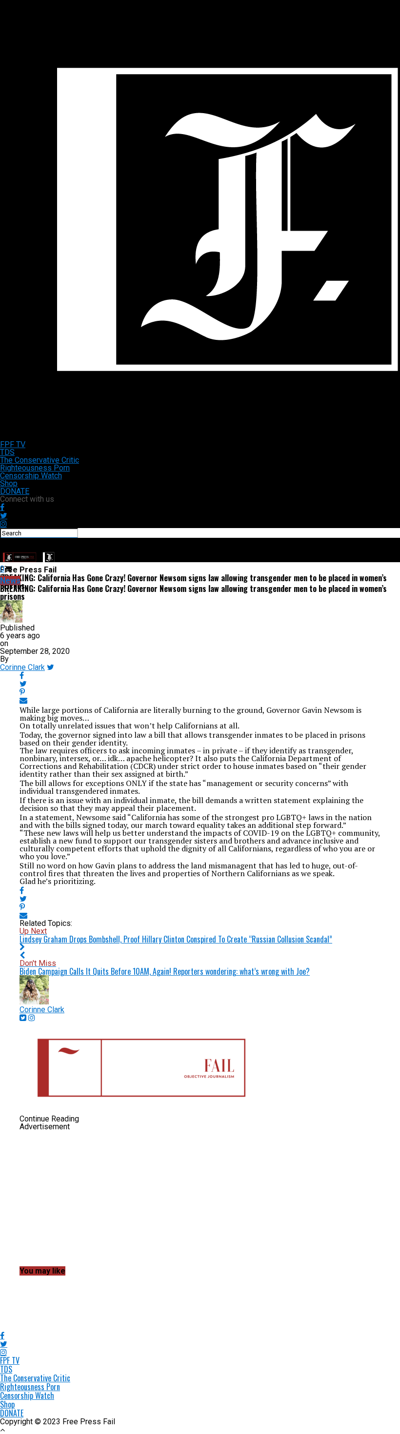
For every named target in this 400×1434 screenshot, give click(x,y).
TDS (7, 452)
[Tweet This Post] (200, 684)
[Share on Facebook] (200, 675)
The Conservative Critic (39, 460)
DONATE (14, 491)
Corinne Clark (22, 667)
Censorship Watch (31, 475)
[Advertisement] (200, 1199)
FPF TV (12, 444)
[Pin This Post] (200, 692)
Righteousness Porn (35, 467)
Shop (9, 483)
